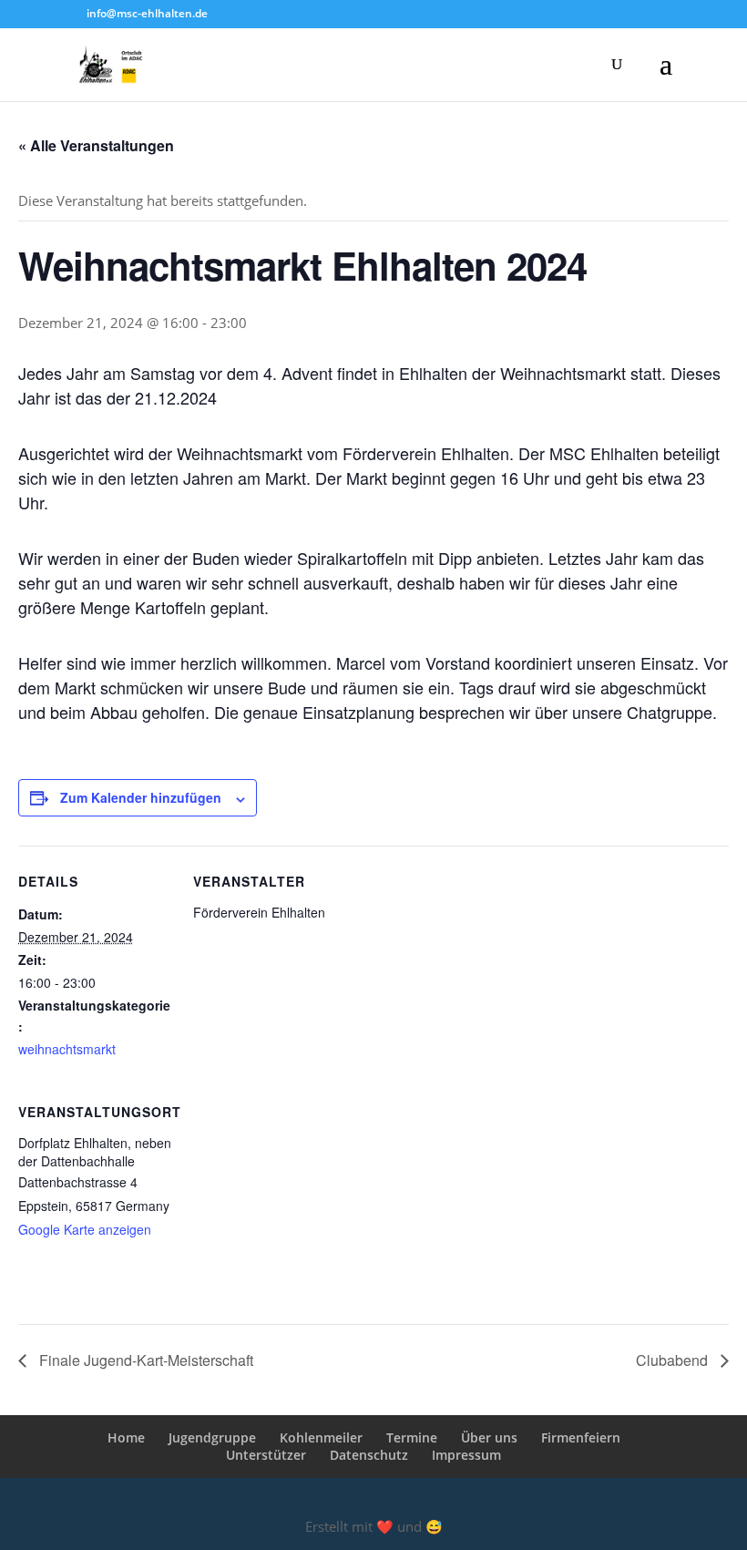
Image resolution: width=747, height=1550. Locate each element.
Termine (411, 1437)
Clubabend (673, 1360)
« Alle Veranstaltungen (96, 145)
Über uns (489, 1437)
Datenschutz (369, 1454)
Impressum (466, 1454)
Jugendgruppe (212, 1437)
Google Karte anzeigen (84, 1229)
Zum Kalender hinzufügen (140, 797)
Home (126, 1437)
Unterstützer (266, 1454)
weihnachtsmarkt (67, 1049)
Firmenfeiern (580, 1437)
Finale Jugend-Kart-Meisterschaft (144, 1360)
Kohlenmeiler (321, 1437)
